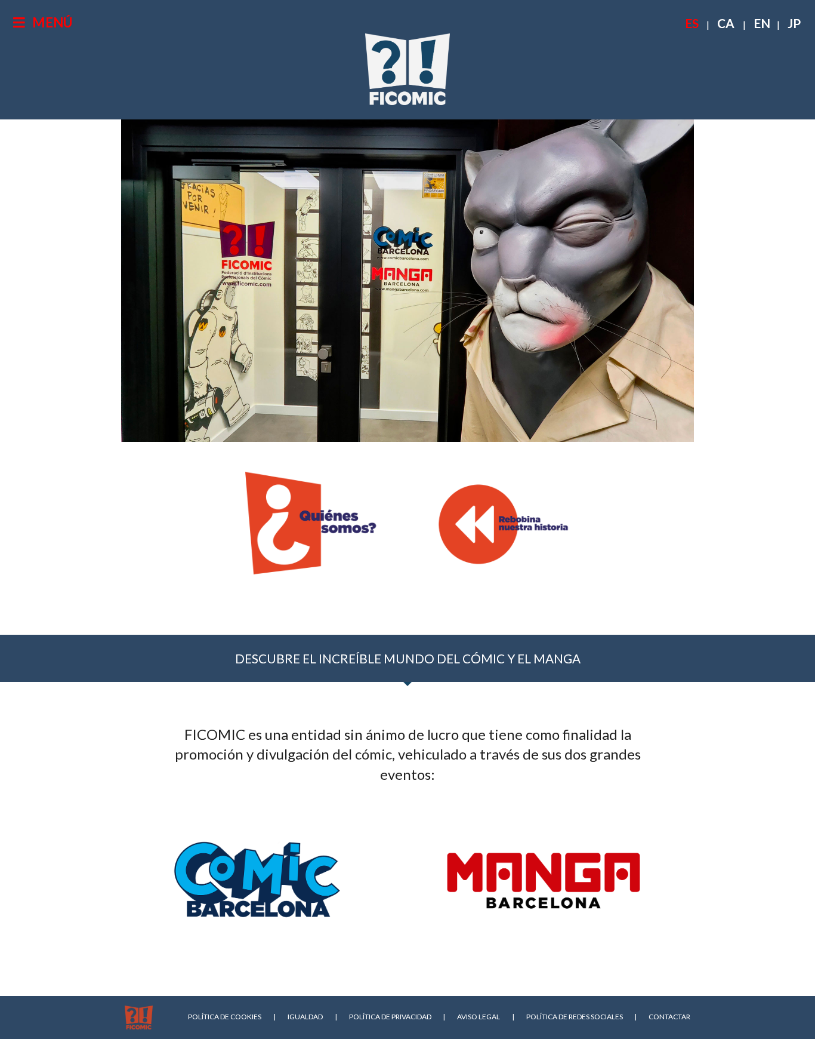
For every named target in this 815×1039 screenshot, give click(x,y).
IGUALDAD (305, 1016)
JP (794, 23)
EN (762, 23)
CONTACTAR (669, 1016)
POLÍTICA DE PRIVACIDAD (390, 1016)
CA (725, 23)
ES (692, 23)
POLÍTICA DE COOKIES (224, 1016)
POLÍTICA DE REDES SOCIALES (574, 1016)
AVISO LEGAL (478, 1016)
